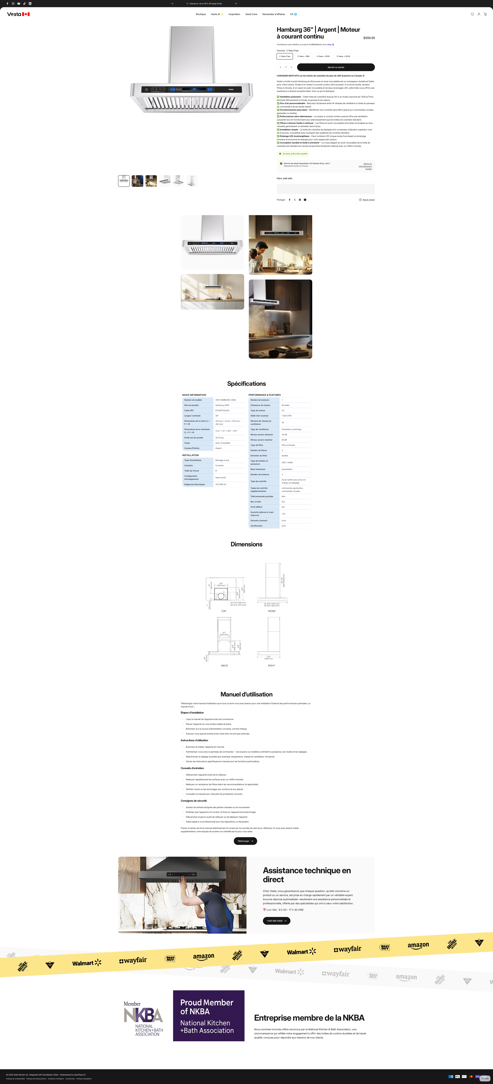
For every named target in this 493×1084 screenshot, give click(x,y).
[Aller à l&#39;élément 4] (164, 181)
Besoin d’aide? (369, 200)
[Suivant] (236, 3)
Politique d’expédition (84, 1079)
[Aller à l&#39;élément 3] (151, 181)
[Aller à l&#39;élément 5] (178, 181)
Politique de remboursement (36, 1079)
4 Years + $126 (323, 56)
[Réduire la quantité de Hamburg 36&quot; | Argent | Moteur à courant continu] (280, 67)
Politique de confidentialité (15, 1079)
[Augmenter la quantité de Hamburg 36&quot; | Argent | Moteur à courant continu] (292, 67)
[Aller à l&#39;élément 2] (137, 181)
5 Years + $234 (343, 56)
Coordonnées (70, 1079)
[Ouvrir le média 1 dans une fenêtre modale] (191, 99)
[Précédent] (172, 3)
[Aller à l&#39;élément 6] (192, 181)
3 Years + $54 (303, 56)
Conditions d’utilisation (56, 1079)
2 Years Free (284, 56)
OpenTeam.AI (80, 1075)
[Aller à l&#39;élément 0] (124, 181)
